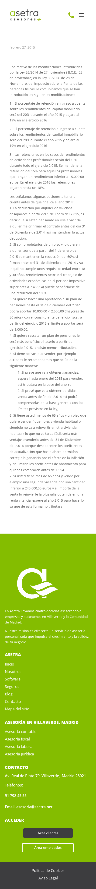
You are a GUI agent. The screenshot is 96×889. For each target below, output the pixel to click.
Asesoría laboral (19, 746)
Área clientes (48, 833)
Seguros (12, 686)
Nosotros (13, 671)
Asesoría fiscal (17, 739)
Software (13, 679)
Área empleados (48, 847)
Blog (9, 694)
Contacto (13, 701)
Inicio (9, 664)
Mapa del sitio (17, 709)
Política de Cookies (48, 870)
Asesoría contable (20, 731)
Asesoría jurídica (19, 754)
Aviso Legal (48, 878)
